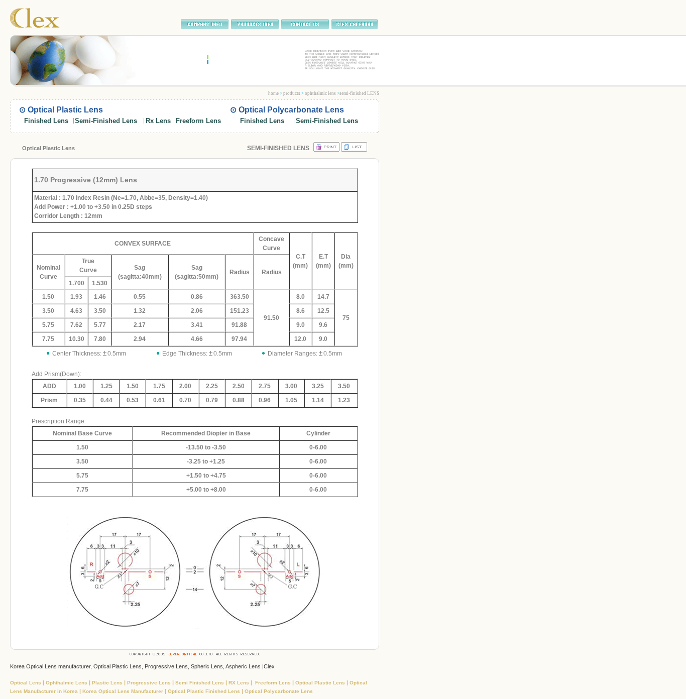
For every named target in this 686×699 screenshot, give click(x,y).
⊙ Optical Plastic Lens (61, 109)
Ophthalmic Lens (67, 682)
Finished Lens (46, 121)
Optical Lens (26, 682)
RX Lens (239, 682)
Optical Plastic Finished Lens (204, 691)
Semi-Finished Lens (106, 121)
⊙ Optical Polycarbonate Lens (287, 109)
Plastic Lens (108, 682)
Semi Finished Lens (200, 682)
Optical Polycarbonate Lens (279, 691)
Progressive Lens (149, 682)
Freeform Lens (198, 121)
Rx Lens (158, 121)
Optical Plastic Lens (321, 682)
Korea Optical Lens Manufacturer (123, 691)
